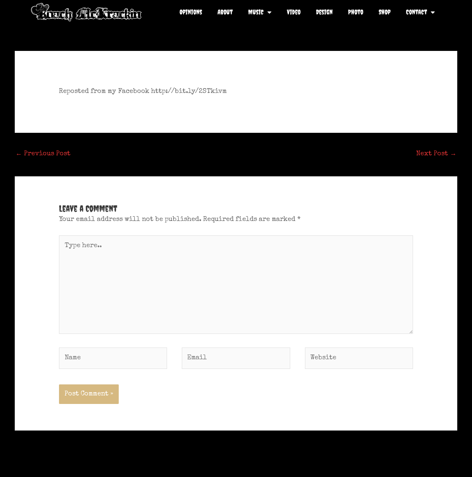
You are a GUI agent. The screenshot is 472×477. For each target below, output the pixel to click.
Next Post (436, 154)
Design (324, 12)
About (225, 12)
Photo (355, 12)
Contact (416, 12)
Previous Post (42, 154)
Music (256, 12)
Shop (385, 12)
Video (294, 12)
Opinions (191, 12)
